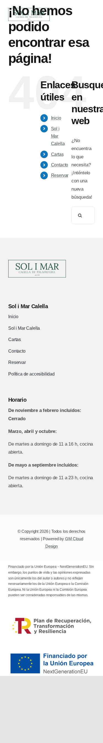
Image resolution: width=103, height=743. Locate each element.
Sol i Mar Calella (58, 136)
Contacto (59, 165)
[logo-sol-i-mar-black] (37, 262)
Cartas (57, 154)
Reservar (60, 175)
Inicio (56, 118)
